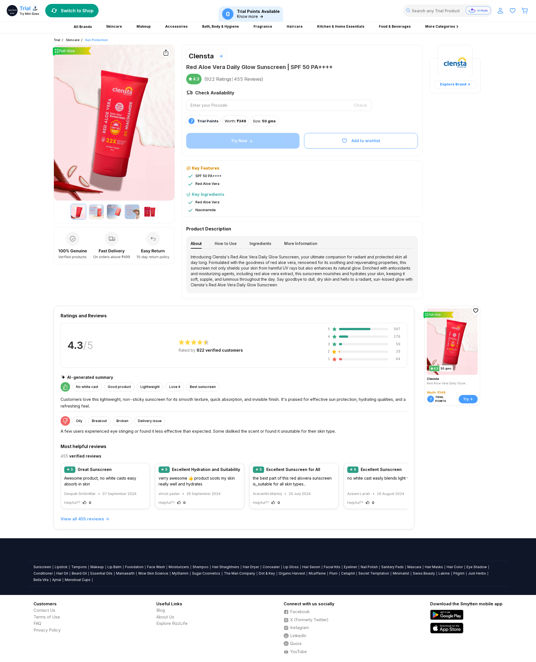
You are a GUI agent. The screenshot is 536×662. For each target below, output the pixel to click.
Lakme (444, 573)
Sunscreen (42, 567)
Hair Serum (311, 567)
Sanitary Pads (392, 567)
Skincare (73, 40)
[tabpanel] (302, 271)
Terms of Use (47, 617)
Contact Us (44, 610)
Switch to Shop (77, 10)
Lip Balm (114, 567)
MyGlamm (180, 573)
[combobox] (447, 10)
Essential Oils (101, 573)
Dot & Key (267, 573)
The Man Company (239, 573)
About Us (165, 617)
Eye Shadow (476, 567)
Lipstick (61, 567)
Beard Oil (79, 573)
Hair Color (455, 567)
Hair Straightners (225, 567)
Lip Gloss (291, 567)
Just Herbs (477, 573)
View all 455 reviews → (85, 518)
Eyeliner (350, 567)
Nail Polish (369, 567)
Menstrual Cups (77, 580)
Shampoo (201, 567)
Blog (160, 610)
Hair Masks (434, 567)
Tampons (79, 567)
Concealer (271, 567)
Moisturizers (179, 567)
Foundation (134, 567)
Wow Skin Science (153, 573)
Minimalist (401, 573)
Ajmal (56, 580)
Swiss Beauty (424, 573)
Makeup (97, 567)
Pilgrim (459, 573)
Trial (57, 40)
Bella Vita (41, 580)
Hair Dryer (251, 567)
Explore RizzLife (172, 623)
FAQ (37, 623)
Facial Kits (332, 567)
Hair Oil (62, 573)
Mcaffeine (317, 573)
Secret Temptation (373, 573)
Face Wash (156, 567)
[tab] (196, 243)
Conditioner (43, 573)
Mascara (414, 567)
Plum (333, 573)
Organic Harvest (292, 573)
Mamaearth (125, 573)
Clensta (201, 56)
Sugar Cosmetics (206, 573)
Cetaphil (348, 573)
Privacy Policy (47, 630)
